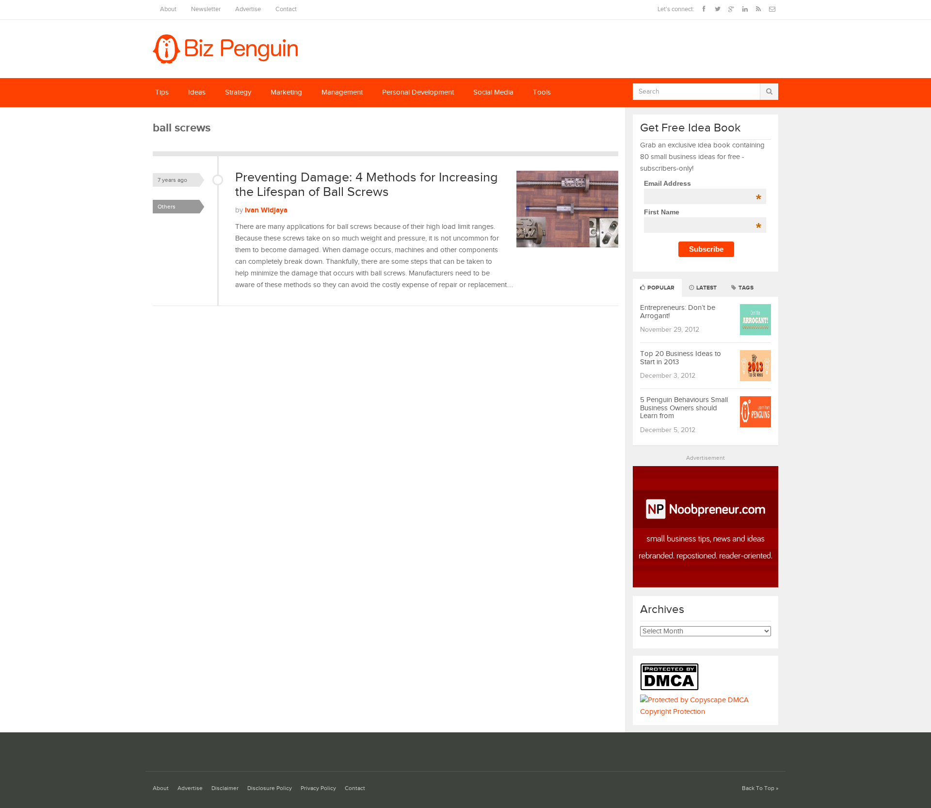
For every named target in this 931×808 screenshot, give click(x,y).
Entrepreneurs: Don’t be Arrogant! (677, 312)
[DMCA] (672, 688)
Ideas (197, 92)
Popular (660, 287)
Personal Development (418, 92)
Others (167, 206)
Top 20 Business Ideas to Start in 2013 (680, 358)
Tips (162, 92)
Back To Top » (760, 788)
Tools (542, 92)
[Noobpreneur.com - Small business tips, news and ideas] (705, 585)
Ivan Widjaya (266, 210)
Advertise (248, 9)
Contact (286, 9)
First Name (702, 212)
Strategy (238, 92)
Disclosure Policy (269, 788)
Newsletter (206, 9)
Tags (745, 287)
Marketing (286, 92)
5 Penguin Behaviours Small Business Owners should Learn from (684, 408)
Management (342, 92)
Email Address (702, 183)
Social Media (493, 92)
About (168, 9)
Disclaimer (225, 788)
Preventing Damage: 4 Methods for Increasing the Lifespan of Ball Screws (366, 185)
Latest (706, 287)
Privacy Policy (318, 788)
